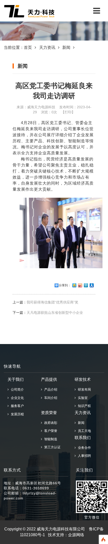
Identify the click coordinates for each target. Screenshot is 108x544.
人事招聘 (83, 456)
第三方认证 (51, 447)
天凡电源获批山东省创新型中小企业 (55, 313)
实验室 (82, 398)
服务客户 (16, 406)
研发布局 (83, 389)
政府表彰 (49, 423)
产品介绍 (49, 389)
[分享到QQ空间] (74, 285)
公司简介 (16, 389)
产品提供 (49, 379)
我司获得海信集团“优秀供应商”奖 (52, 302)
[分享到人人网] (92, 285)
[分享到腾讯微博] (86, 285)
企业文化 (16, 398)
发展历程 (16, 414)
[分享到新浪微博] (80, 285)
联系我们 (83, 437)
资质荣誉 (49, 413)
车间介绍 (49, 398)
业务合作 (83, 448)
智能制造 (49, 439)
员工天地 (83, 431)
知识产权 (83, 406)
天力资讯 (47, 47)
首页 (28, 47)
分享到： (65, 285)
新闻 (66, 47)
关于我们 (16, 379)
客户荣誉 (49, 431)
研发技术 (83, 379)
